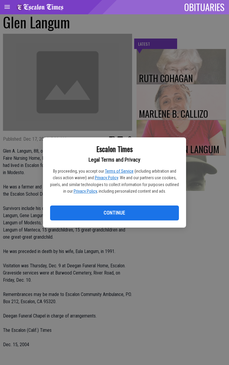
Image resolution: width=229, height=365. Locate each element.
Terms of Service (119, 171)
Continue (114, 213)
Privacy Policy (106, 177)
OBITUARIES (204, 7)
